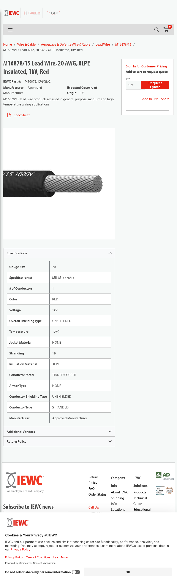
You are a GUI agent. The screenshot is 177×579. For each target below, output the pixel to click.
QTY (128, 79)
